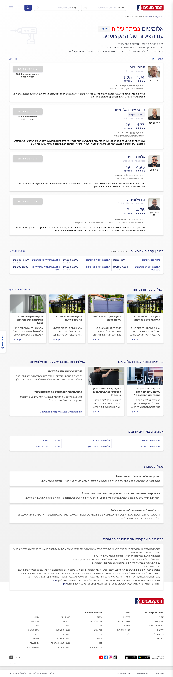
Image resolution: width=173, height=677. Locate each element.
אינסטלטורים (96, 621)
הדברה (99, 634)
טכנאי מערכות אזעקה (60, 643)
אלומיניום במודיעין (51, 440)
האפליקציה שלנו (156, 625)
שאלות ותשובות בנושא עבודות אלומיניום (57, 362)
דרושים (160, 630)
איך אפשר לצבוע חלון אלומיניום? (65, 371)
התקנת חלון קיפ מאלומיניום (98, 267)
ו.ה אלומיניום (135, 199)
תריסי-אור (137, 67)
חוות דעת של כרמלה (135, 219)
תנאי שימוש (142, 673)
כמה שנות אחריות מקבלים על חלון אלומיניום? (58, 391)
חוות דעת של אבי (136, 133)
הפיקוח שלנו (158, 621)
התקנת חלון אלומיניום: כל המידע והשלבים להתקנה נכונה (29, 319)
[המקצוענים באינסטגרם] (111, 657)
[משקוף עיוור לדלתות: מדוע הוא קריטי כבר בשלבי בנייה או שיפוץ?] (106, 377)
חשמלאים (66, 621)
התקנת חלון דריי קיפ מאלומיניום (45, 260)
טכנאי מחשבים (63, 638)
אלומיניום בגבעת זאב (150, 446)
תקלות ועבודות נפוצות (148, 289)
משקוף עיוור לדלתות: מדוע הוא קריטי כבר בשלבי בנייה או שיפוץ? (107, 392)
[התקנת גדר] (145, 304)
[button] (14, 59)
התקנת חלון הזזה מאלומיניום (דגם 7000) (147, 268)
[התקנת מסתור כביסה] (67, 304)
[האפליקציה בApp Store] (131, 657)
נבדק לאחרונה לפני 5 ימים (133, 71)
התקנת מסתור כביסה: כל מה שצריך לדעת (69, 318)
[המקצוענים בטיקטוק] (115, 657)
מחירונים (126, 617)
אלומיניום (148, 17)
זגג (100, 643)
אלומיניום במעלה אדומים (48, 446)
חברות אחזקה (95, 647)
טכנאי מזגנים (64, 634)
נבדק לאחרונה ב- (131, 203)
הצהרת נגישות (123, 673)
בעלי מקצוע (159, 17)
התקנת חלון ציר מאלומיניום (98, 260)
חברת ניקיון (65, 617)
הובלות (99, 638)
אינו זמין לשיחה (27, 69)
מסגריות (35, 621)
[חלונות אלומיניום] (28, 304)
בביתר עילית (125, 28)
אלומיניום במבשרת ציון (99, 446)
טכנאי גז (66, 625)
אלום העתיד (136, 157)
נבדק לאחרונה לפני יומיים (133, 161)
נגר (37, 625)
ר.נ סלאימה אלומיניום (129, 109)
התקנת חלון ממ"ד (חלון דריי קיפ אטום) (45, 268)
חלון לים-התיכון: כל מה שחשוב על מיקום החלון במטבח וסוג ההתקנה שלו (147, 392)
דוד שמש (98, 630)
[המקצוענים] (150, 8)
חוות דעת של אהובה (135, 175)
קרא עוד (134, 339)
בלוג (128, 634)
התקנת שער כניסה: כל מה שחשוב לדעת (107, 318)
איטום (99, 617)
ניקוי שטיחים (33, 630)
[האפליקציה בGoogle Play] (144, 657)
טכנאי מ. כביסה (63, 630)
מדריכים (126, 625)
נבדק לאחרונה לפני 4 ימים (133, 118)
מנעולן (36, 617)
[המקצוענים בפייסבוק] (106, 657)
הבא (55, 580)
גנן (100, 625)
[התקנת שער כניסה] (106, 304)
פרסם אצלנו (158, 634)
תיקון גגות (34, 643)
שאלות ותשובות (123, 621)
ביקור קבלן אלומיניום (151, 260)
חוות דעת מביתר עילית (134, 86)
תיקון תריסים (33, 647)
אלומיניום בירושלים (101, 440)
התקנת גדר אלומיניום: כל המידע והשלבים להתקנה (147, 318)
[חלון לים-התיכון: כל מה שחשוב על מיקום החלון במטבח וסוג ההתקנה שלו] (145, 377)
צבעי (36, 634)
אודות (161, 617)
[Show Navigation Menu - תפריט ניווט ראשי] (11, 7)
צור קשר (160, 638)
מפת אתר (159, 673)
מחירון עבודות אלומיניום (147, 251)
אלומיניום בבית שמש (150, 440)
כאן (65, 583)
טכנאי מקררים (63, 647)
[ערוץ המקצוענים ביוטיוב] (101, 657)
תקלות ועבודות (123, 630)
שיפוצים (35, 638)
